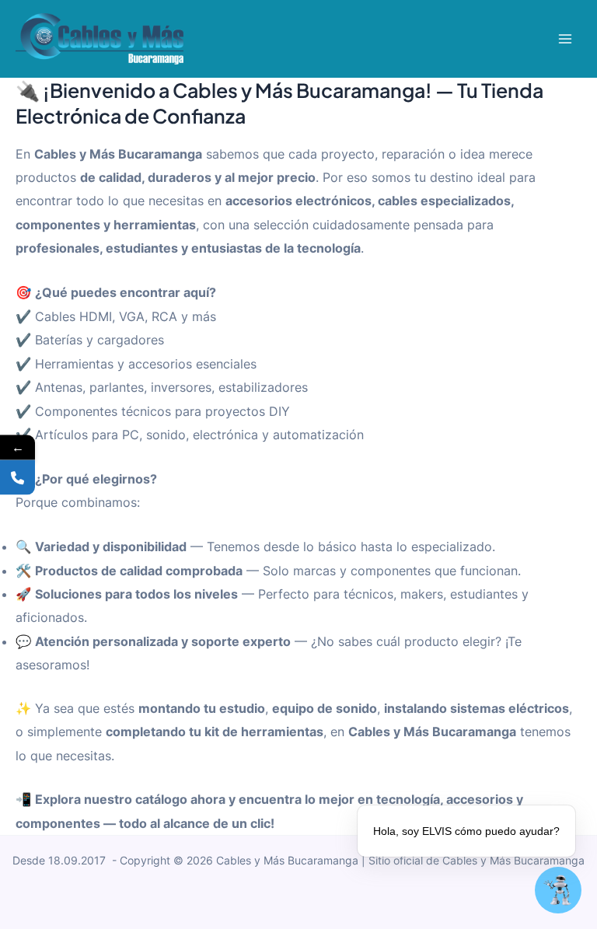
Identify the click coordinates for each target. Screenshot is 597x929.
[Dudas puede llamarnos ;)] (17, 476)
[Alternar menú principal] (564, 39)
